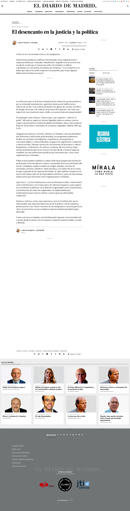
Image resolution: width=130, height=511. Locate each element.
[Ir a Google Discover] (126, 1)
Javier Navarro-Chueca (106, 391)
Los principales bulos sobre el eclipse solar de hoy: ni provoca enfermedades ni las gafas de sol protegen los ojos (105, 102)
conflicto (38, 351)
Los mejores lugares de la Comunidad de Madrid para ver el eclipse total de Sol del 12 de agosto (105, 82)
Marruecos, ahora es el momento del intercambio (113, 388)
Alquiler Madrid (48, 1)
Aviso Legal (16, 449)
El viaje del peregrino (43, 416)
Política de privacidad (21, 453)
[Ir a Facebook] (111, 1)
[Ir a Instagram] (117, 1)
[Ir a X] (113, 1)
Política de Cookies (19, 456)
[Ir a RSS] (128, 1)
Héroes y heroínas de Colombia (14, 416)
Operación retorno (34, 1)
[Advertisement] (49, 88)
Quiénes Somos (18, 446)
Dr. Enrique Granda (73, 391)
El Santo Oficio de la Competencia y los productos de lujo (81, 388)
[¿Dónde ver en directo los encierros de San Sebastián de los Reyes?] (92, 91)
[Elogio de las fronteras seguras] (16, 375)
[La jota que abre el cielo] (81, 404)
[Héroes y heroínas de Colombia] (16, 404)
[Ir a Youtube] (121, 1)
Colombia (31, 351)
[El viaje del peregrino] (49, 404)
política (19, 351)
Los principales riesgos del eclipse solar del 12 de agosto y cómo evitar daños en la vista (105, 113)
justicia (25, 351)
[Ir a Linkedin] (115, 1)
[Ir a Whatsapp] (119, 1)
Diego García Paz (40, 418)
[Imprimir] (43, 49)
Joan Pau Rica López (105, 422)
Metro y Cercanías (62, 1)
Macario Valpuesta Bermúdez (11, 389)
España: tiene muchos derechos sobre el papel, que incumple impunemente (111, 418)
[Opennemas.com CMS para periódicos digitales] (65, 500)
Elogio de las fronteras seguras (14, 387)
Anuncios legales (19, 466)
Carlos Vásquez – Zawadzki (27, 43)
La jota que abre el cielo (76, 416)
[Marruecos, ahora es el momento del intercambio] (114, 375)
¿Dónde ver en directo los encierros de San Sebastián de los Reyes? (105, 92)
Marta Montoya (39, 391)
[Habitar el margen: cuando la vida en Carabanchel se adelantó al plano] (49, 375)
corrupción (63, 351)
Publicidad (16, 463)
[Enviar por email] (38, 49)
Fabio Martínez (7, 418)
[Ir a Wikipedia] (124, 1)
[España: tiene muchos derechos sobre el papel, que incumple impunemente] (114, 404)
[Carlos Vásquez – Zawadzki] (14, 42)
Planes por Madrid (76, 1)
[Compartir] (47, 49)
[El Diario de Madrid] (65, 6)
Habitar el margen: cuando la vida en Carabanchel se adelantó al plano (48, 388)
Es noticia (4, 1)
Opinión (15, 22)
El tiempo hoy (21, 1)
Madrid (11, 1)
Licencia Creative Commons (22, 459)
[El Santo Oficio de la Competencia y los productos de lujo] (81, 375)
